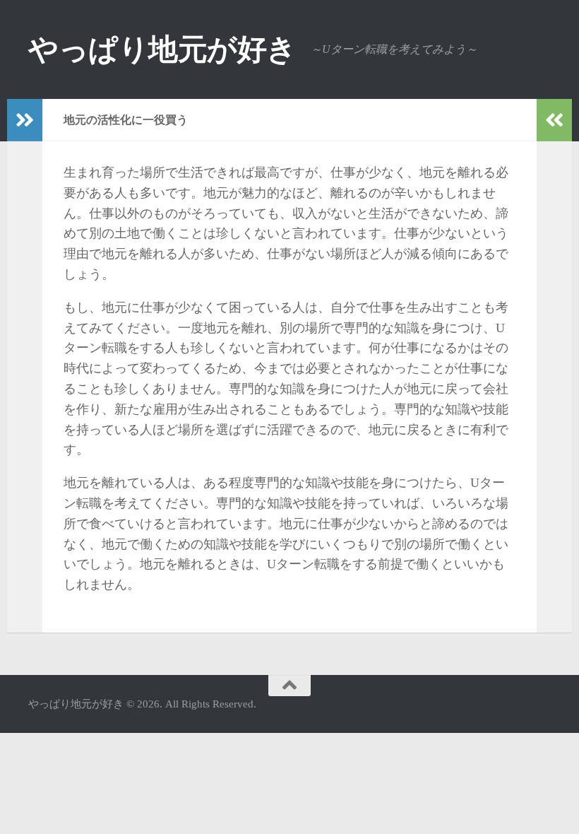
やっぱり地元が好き (162, 49)
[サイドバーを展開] (24, 120)
